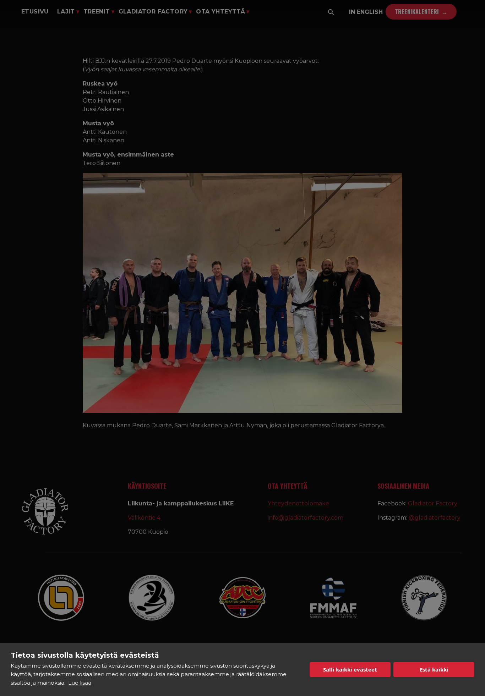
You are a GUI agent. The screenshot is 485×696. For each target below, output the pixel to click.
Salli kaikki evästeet (350, 669)
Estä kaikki (434, 669)
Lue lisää (79, 682)
